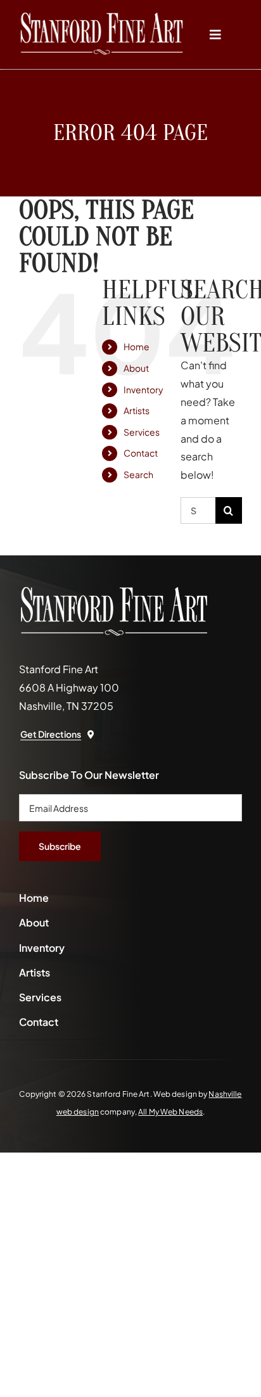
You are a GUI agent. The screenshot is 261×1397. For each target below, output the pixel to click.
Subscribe (60, 846)
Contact (141, 452)
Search (138, 474)
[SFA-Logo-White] (101, 17)
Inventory (143, 389)
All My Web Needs (170, 1111)
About (136, 368)
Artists (137, 410)
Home (137, 346)
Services (142, 432)
